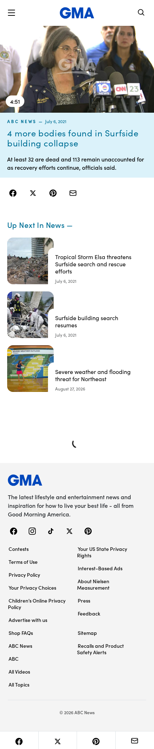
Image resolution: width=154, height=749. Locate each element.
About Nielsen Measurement (93, 584)
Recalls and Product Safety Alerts (100, 649)
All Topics (19, 684)
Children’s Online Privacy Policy (37, 603)
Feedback (89, 613)
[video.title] (77, 69)
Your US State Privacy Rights (102, 552)
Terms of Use (23, 561)
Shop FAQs (21, 632)
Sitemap (87, 632)
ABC (14, 658)
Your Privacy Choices (32, 587)
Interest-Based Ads (100, 568)
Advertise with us (28, 619)
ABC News (22, 121)
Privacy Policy (24, 574)
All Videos (19, 671)
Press (84, 600)
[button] (11, 13)
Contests (19, 548)
